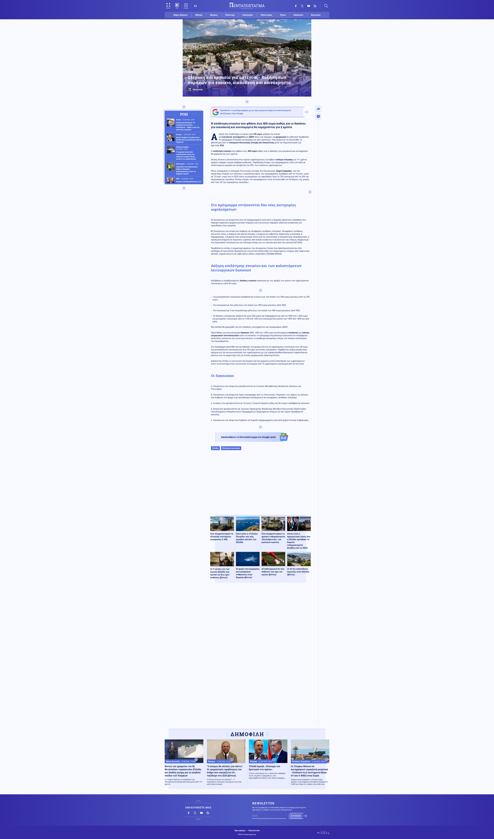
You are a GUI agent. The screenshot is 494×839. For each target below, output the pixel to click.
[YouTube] (308, 6)
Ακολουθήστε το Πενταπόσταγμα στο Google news (248, 437)
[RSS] (315, 6)
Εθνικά (198, 15)
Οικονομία (247, 15)
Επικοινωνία (254, 830)
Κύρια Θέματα (180, 15)
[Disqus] (260, 622)
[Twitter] (302, 6)
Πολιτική (230, 15)
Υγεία (283, 15)
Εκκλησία (298, 15)
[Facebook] (295, 6)
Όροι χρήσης (240, 830)
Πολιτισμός (266, 15)
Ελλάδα (215, 448)
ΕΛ (195, 6)
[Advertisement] (260, 485)
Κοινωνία (315, 15)
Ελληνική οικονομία (231, 448)
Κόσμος (214, 15)
